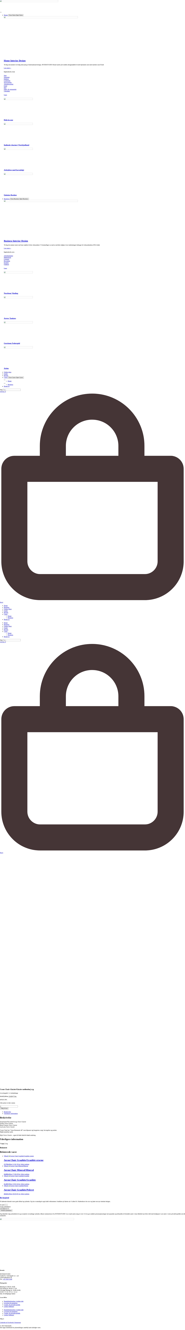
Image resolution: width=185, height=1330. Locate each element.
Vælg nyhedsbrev (5, 1207)
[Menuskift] (1, 12)
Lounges (6, 259)
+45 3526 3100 (7, 1279)
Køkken (6, 79)
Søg (1, 390)
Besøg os (6, 619)
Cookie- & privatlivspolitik (12, 1305)
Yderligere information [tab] (11, 1113)
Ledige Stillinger (9, 1306)
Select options (25, 1164)
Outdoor (6, 264)
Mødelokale (7, 257)
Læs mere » (7, 68)
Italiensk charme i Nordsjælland (16, 145)
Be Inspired (4, 1198)
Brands (6, 612)
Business (6, 607)
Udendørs (7, 91)
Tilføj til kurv (4, 1108)
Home (6, 605)
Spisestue (7, 77)
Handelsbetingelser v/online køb (13, 1301)
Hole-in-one (8, 120)
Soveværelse (8, 82)
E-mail (2, 1205)
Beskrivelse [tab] (7, 1112)
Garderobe (7, 81)
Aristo (6, 368)
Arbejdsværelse (8, 84)
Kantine (6, 263)
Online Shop (8, 609)
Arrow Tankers (10, 318)
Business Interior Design (16, 241)
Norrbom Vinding (11, 293)
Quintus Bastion (10, 195)
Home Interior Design (15, 60)
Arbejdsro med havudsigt (14, 170)
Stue (5, 75)
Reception (7, 261)
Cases (5, 95)
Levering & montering (10, 1303)
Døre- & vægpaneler (10, 89)
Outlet (6, 611)
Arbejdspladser (8, 256)
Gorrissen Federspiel (12, 343)
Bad (5, 87)
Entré (5, 86)
